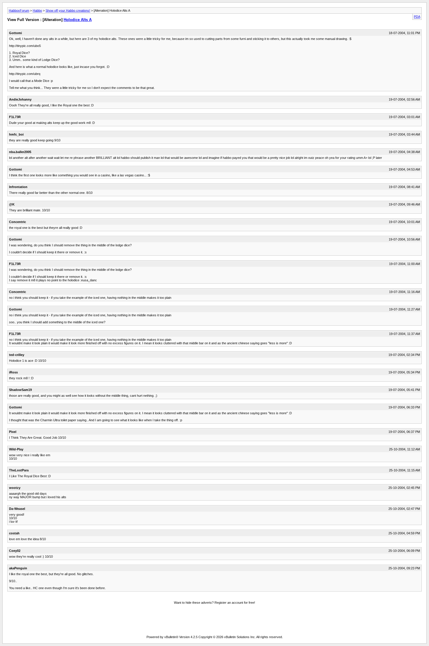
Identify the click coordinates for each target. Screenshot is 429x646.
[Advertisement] (214, 621)
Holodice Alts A (78, 19)
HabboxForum (19, 10)
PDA (417, 16)
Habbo (37, 10)
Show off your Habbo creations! (68, 10)
